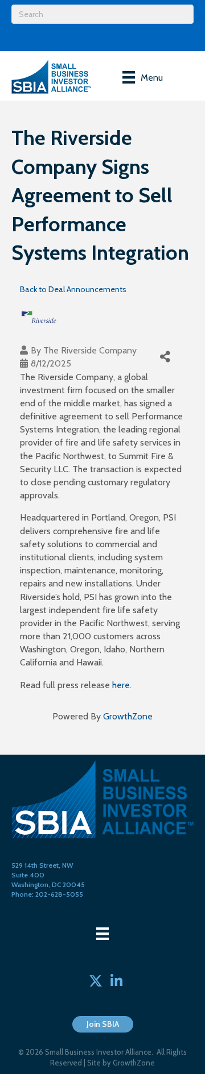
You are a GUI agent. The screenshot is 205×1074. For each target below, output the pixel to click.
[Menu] (102, 934)
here (121, 685)
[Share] (165, 356)
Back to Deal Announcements (73, 289)
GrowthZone (128, 716)
